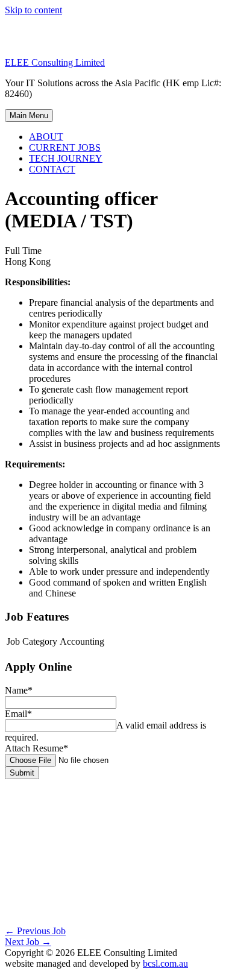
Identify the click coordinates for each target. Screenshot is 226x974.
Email (18, 714)
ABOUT (46, 136)
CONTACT (52, 169)
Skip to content (33, 10)
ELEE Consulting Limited (55, 62)
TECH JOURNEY (65, 158)
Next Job (28, 942)
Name (19, 690)
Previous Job (35, 931)
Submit (22, 772)
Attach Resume (36, 748)
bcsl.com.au (165, 963)
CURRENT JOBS (65, 147)
